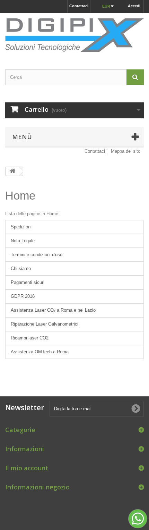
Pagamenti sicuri (27, 282)
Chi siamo (21, 268)
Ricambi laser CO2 (30, 337)
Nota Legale (23, 240)
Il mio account (26, 468)
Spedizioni (21, 226)
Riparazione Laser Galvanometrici (44, 324)
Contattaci (78, 6)
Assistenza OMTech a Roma (40, 351)
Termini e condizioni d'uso (36, 254)
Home (20, 195)
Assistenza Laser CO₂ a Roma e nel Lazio (53, 310)
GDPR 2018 (23, 296)
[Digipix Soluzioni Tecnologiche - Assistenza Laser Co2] (74, 35)
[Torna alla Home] (12, 171)
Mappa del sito (125, 151)
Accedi (134, 6)
